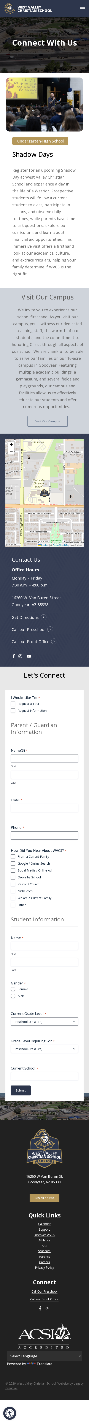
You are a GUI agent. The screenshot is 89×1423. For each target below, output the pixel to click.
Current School (24, 1068)
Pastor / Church (29, 884)
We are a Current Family (34, 898)
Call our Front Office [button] (30, 641)
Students (44, 1251)
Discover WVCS (44, 1235)
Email (16, 800)
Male (21, 996)
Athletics (44, 1240)
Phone (17, 827)
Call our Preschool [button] (28, 629)
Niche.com (25, 891)
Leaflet (44, 545)
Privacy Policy (44, 1267)
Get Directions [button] (25, 617)
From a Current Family (33, 856)
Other (22, 905)
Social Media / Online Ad (35, 870)
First (13, 766)
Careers (44, 1262)
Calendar (44, 1224)
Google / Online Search (34, 863)
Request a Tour (28, 704)
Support (44, 1229)
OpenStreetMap (61, 545)
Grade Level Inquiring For (33, 1041)
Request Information (32, 710)
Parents (44, 1257)
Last (13, 782)
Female (23, 989)
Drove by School (29, 877)
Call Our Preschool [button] (44, 1291)
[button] (9, 1413)
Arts (44, 1246)
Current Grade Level (28, 1013)
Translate (44, 1363)
